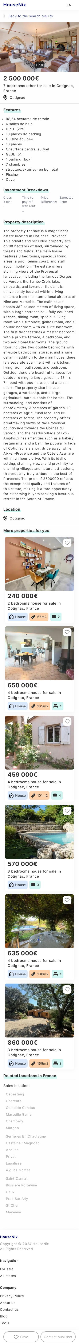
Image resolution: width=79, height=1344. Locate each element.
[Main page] (22, 5)
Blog (4, 1316)
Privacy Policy (12, 1296)
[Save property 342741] (67, 632)
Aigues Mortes (18, 1170)
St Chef (12, 1205)
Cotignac (17, 518)
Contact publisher (58, 1337)
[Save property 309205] (67, 900)
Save (24, 1337)
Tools (4, 1323)
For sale (6, 1269)
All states (8, 1276)
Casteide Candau (20, 1108)
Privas (11, 1156)
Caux (10, 1192)
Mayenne (13, 1212)
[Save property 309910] (67, 543)
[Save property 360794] (67, 989)
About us (7, 1303)
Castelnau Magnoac (22, 1143)
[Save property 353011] (67, 811)
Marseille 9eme (19, 1114)
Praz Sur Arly (17, 1199)
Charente (13, 1101)
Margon (12, 1128)
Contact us (9, 1309)
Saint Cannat (17, 1178)
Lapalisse (14, 1163)
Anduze (12, 1150)
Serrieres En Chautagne (26, 1136)
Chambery (14, 1121)
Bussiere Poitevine (21, 1185)
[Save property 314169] (67, 721)
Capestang (15, 1094)
